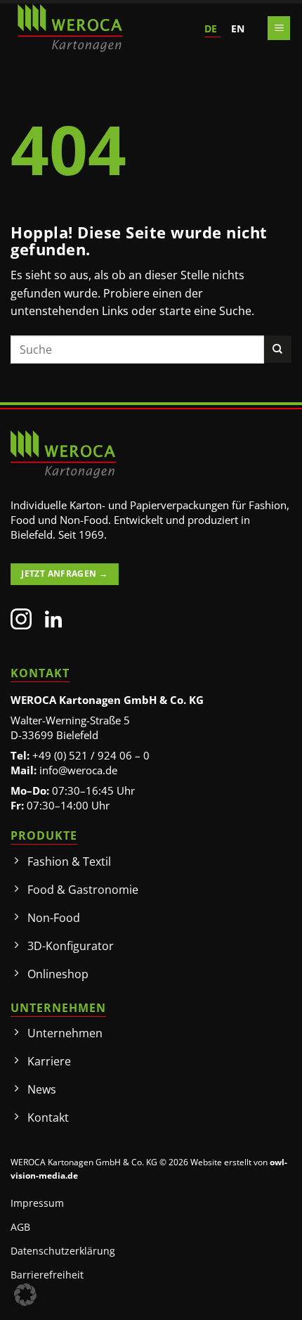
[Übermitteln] (277, 349)
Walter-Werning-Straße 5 (70, 720)
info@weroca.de (78, 770)
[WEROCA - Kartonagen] (70, 28)
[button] (279, 28)
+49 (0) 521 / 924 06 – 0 (91, 755)
